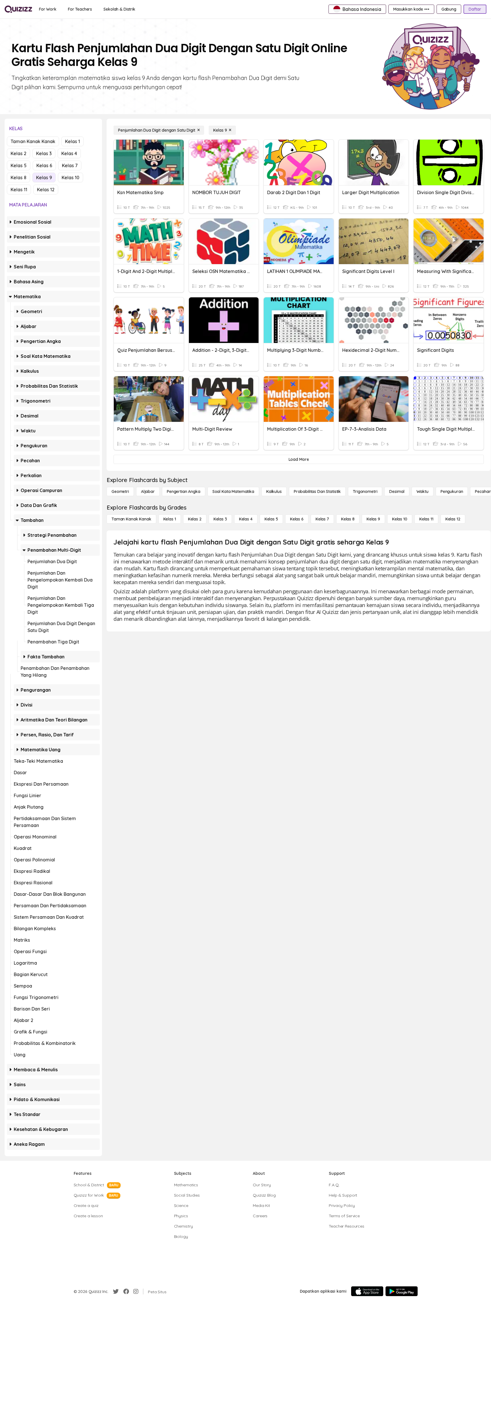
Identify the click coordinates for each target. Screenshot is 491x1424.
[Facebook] (126, 1291)
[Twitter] (116, 1291)
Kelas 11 (19, 189)
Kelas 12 (45, 189)
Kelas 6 (44, 165)
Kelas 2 (18, 153)
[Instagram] (135, 1291)
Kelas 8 (18, 177)
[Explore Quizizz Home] (18, 9)
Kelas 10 (70, 177)
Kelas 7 (70, 165)
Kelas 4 (69, 153)
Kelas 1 (72, 141)
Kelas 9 (44, 177)
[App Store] (367, 1291)
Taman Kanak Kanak (33, 141)
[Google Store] (402, 1291)
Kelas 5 (19, 165)
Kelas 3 (44, 153)
